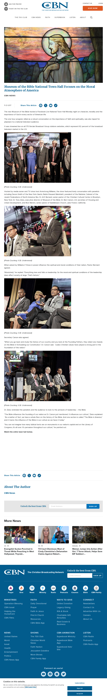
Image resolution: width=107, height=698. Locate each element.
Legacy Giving (64, 607)
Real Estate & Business (63, 623)
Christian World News (38, 641)
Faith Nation (36, 647)
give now (93, 8)
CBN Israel (9, 607)
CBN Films (9, 618)
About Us (87, 619)
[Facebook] (40, 105)
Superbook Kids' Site (64, 648)
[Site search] (91, 18)
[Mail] (50, 105)
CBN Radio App (90, 644)
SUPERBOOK (60, 17)
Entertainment (11, 652)
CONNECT (88, 599)
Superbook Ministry (66, 636)
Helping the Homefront (9, 612)
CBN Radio (88, 636)
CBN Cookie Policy (30, 687)
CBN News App (11, 660)
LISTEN (73, 17)
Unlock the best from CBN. (33, 506)
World (7, 640)
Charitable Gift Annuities (64, 616)
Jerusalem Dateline (40, 651)
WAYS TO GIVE (64, 599)
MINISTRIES (10, 599)
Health (7, 648)
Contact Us (87, 3)
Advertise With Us (92, 611)
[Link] (55, 105)
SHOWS (35, 632)
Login (100, 3)
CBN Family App (38, 658)
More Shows (37, 654)
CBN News (9, 95)
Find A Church (37, 615)
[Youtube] (43, 674)
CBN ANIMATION (66, 632)
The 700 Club (21, 17)
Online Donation (65, 603)
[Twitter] (45, 105)
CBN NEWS (36, 17)
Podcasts (87, 640)
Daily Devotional (38, 603)
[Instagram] (56, 674)
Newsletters (89, 603)
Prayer (34, 607)
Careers (87, 615)
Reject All (80, 688)
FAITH (47, 17)
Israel (6, 644)
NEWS (7, 632)
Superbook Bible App (65, 641)
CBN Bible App (38, 623)
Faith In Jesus (37, 611)
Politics (7, 656)
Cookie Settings (80, 683)
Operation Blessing (13, 603)
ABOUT (83, 17)
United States (11, 636)
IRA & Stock (62, 611)
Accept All (80, 694)
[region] (53, 688)
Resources (36, 619)
